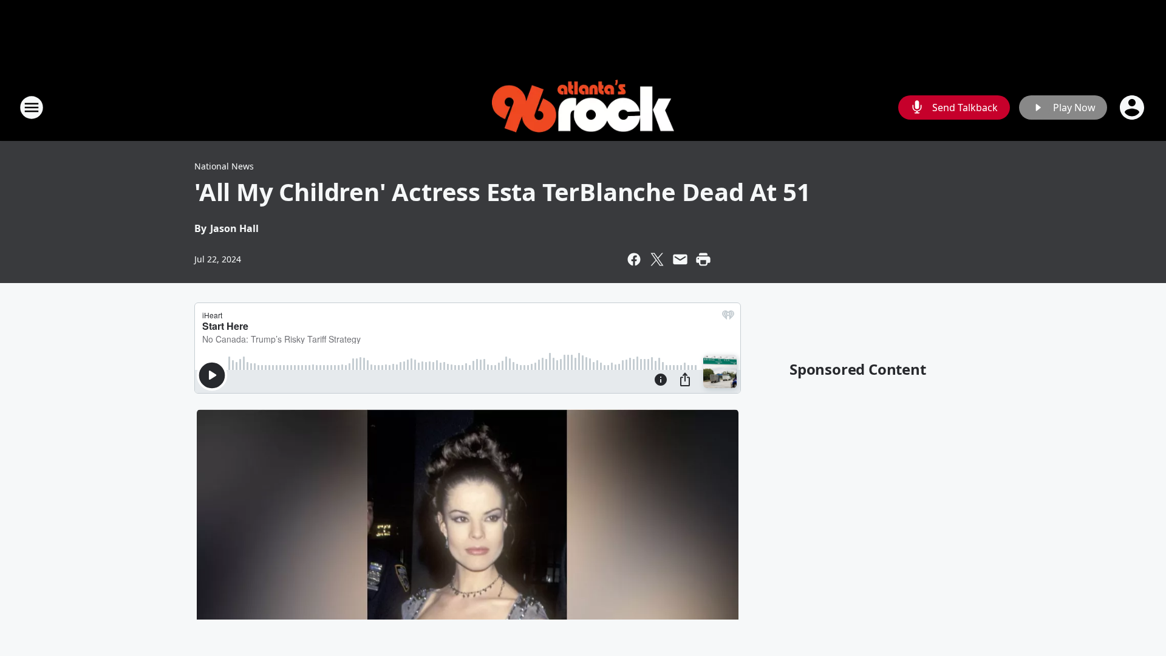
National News (224, 166)
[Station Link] (583, 107)
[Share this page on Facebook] (634, 259)
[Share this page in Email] (680, 259)
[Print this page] (703, 259)
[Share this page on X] (657, 259)
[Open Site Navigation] (31, 107)
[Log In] (1133, 107)
